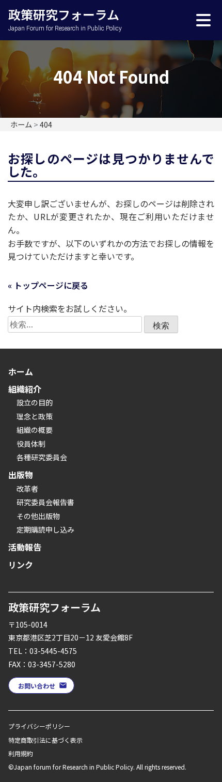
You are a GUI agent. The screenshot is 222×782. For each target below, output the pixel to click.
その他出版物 (38, 516)
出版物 (20, 474)
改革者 (27, 488)
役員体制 (31, 444)
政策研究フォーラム (65, 8)
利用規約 (20, 753)
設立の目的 (35, 402)
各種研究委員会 (42, 457)
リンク (20, 564)
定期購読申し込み (45, 529)
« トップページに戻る (48, 285)
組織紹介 (24, 389)
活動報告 (24, 547)
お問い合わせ (36, 685)
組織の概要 (35, 430)
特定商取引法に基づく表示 (45, 740)
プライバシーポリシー (39, 726)
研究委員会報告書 (45, 502)
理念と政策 (35, 416)
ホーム (20, 371)
